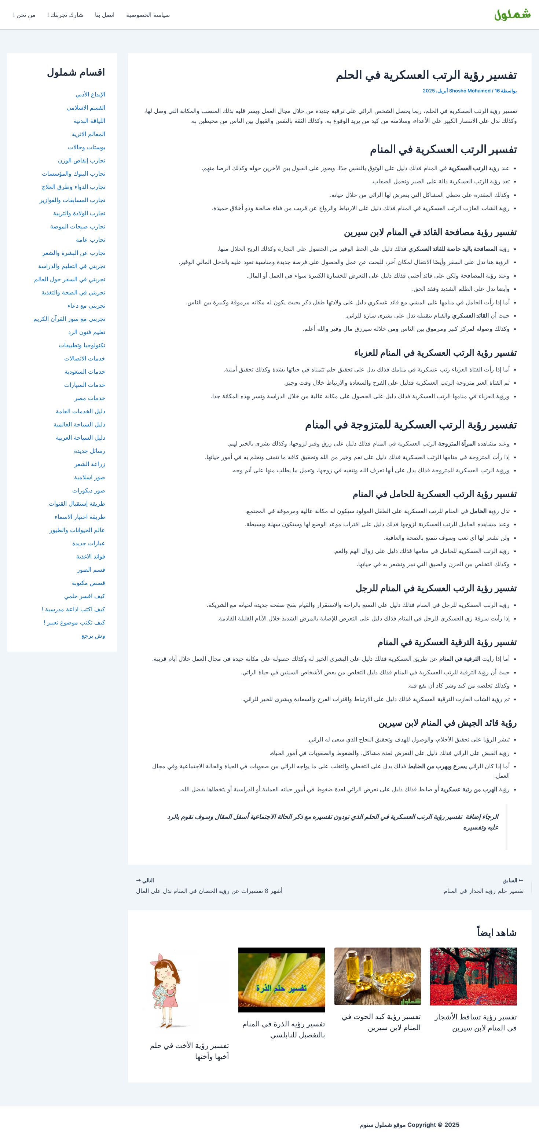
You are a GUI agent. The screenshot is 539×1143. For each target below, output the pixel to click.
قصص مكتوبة (88, 582)
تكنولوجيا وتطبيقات (82, 345)
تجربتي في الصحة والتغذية (73, 292)
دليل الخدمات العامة (80, 411)
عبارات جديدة (88, 543)
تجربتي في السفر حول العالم (69, 279)
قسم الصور (91, 569)
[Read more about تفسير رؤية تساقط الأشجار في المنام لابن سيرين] (473, 975)
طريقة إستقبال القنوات (77, 503)
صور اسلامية (89, 477)
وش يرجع (93, 635)
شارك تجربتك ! (65, 14)
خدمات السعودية (85, 371)
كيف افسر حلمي (84, 596)
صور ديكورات (88, 490)
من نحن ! (24, 14)
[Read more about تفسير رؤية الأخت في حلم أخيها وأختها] (186, 990)
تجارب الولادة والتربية (79, 213)
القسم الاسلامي (86, 107)
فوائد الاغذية (90, 556)
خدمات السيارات (84, 384)
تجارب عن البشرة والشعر (73, 252)
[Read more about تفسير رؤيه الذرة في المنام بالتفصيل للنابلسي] (281, 979)
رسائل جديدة (89, 450)
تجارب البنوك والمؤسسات (73, 173)
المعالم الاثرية (88, 134)
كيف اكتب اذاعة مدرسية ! (73, 609)
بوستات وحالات (86, 147)
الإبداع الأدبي (90, 94)
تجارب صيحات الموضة (77, 226)
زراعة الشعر (89, 464)
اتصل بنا (104, 14)
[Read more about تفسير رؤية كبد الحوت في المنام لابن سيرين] (377, 975)
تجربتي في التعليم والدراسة (71, 266)
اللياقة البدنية (89, 120)
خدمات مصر (89, 398)
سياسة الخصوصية (148, 14)
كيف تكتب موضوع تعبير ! (74, 622)
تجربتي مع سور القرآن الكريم (69, 318)
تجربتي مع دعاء (86, 305)
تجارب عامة (90, 239)
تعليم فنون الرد (86, 332)
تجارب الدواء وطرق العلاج (73, 186)
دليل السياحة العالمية (79, 424)
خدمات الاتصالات (84, 358)
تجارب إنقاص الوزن (81, 160)
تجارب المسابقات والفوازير (72, 200)
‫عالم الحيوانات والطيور (77, 530)
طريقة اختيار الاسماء (80, 516)
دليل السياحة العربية (80, 437)
